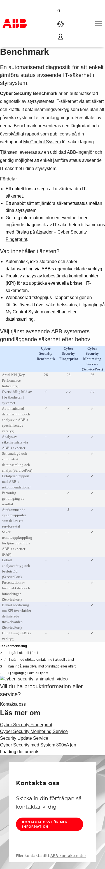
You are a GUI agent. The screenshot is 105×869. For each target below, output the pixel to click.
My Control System (42, 141)
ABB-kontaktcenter (68, 855)
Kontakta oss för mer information (45, 824)
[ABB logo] (14, 23)
